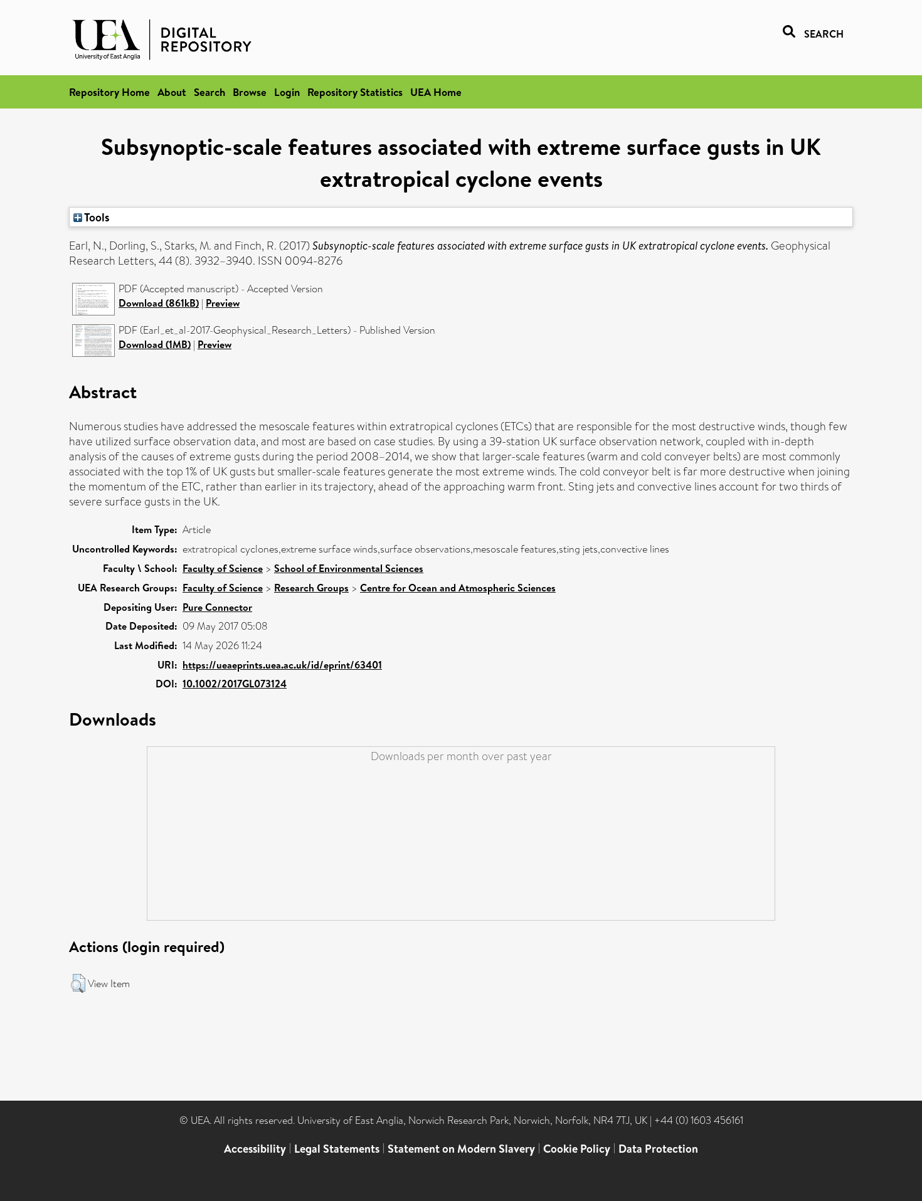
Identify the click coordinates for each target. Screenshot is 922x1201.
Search (209, 92)
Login (287, 92)
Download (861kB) (159, 303)
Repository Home (109, 92)
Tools (96, 217)
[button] (78, 983)
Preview (223, 303)
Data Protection (658, 1148)
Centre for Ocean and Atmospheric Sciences (458, 588)
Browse (250, 92)
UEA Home (436, 92)
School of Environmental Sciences (348, 568)
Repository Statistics (355, 92)
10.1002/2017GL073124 (235, 683)
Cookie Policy (576, 1148)
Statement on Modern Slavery (461, 1148)
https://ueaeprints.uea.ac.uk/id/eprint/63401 (282, 665)
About (171, 92)
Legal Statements (336, 1148)
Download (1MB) (155, 344)
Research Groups (311, 588)
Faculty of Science (223, 568)
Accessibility (255, 1148)
